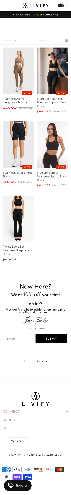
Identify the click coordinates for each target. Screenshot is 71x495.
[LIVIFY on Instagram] (47, 371)
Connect (35, 411)
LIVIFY (21, 455)
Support (35, 420)
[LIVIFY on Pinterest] (39, 371)
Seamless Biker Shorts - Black (18, 174)
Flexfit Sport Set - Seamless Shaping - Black (16, 250)
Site (35, 428)
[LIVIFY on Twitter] (23, 371)
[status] (18, 40)
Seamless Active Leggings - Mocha (15, 100)
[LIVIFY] (35, 5)
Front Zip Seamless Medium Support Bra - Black (51, 102)
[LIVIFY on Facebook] (31, 371)
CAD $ (16, 441)
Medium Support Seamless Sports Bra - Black (51, 176)
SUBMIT (51, 338)
